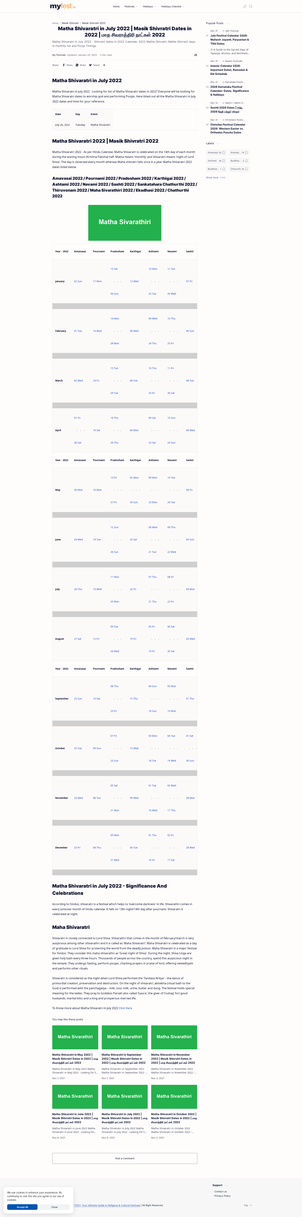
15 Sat (114, 268)
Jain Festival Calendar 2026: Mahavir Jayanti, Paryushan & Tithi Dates (229, 39)
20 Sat (171, 651)
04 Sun (153, 686)
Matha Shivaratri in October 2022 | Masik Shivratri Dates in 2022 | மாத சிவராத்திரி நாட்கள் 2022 (174, 1118)
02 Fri (170, 835)
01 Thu (190, 698)
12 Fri (96, 638)
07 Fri (189, 281)
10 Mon (153, 268)
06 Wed (190, 430)
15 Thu (134, 698)
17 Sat (171, 860)
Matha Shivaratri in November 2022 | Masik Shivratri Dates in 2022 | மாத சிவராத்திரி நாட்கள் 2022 (173, 1058)
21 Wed (114, 860)
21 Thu (153, 601)
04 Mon (134, 430)
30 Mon (78, 489)
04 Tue (171, 735)
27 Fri (113, 502)
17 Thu (171, 810)
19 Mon (171, 711)
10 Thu (171, 318)
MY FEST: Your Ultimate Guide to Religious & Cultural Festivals (105, 1205)
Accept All (22, 1207)
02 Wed (78, 380)
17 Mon (97, 281)
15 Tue (114, 368)
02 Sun (78, 281)
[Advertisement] (228, 238)
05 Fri (152, 626)
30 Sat (77, 442)
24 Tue (171, 502)
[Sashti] (229, 102)
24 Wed (114, 651)
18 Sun (153, 711)
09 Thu (171, 527)
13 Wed (97, 589)
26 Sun (114, 552)
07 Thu (153, 577)
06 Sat (171, 626)
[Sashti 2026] (240, 102)
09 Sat (152, 417)
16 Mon (97, 489)
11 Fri (170, 368)
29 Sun (134, 502)
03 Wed (190, 638)
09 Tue (114, 626)
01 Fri (77, 417)
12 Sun (114, 527)
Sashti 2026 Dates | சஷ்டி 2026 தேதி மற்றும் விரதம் (226, 109)
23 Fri (113, 711)
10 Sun (171, 417)
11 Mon (114, 577)
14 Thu (114, 417)
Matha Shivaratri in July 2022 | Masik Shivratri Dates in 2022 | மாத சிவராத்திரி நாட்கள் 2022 (125, 1118)
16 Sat (96, 430)
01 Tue (78, 331)
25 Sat (133, 539)
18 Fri (96, 380)
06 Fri (189, 489)
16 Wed (97, 331)
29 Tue (114, 393)
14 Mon (114, 318)
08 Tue (134, 380)
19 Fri (133, 638)
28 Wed (190, 847)
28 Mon (114, 343)
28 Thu (114, 442)
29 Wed (78, 539)
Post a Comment (124, 1158)
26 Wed (171, 293)
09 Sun (97, 748)
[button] (244, 6)
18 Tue (152, 760)
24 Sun (171, 442)
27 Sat (77, 638)
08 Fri (170, 577)
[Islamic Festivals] (233, 61)
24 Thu (153, 343)
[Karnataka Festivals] (235, 82)
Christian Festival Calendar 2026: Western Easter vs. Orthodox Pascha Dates (227, 128)
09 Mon (153, 477)
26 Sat (171, 393)
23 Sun (114, 760)
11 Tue (171, 268)
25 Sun (78, 698)
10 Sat (96, 698)
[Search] (250, 6)
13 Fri (113, 477)
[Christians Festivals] (235, 119)
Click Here (125, 1008)
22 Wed (171, 552)
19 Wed (171, 760)
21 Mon (114, 810)
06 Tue (134, 847)
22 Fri (133, 589)
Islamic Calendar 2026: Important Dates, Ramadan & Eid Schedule (229, 70)
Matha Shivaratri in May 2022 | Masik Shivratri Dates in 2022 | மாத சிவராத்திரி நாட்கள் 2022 (75, 1058)
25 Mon (114, 601)
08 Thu (114, 686)
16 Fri (152, 860)
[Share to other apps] (104, 65)
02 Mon (134, 477)
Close (54, 1207)
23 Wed (78, 798)
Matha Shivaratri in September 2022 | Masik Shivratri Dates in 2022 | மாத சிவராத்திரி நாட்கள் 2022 (124, 1058)
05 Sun (190, 539)
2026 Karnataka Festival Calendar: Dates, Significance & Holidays (229, 91)
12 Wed (134, 281)
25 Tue (152, 293)
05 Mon (171, 686)
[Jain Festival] (231, 30)
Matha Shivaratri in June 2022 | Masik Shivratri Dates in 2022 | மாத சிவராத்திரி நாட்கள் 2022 (75, 1118)
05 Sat (114, 785)
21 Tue (152, 552)
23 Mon (153, 502)
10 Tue (171, 477)
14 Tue (97, 539)
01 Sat (189, 735)
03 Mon (153, 735)
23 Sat (152, 442)
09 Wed (134, 331)
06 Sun (190, 331)
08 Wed (153, 527)
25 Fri (170, 343)
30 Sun (114, 293)
